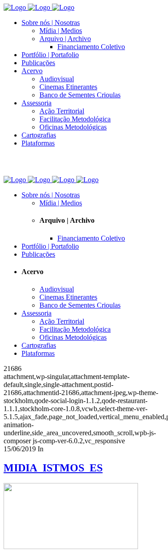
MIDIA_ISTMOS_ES (53, 468)
